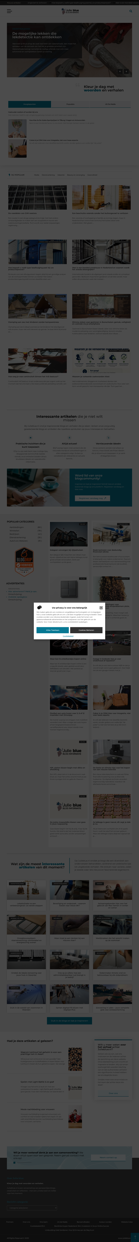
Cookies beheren (86, 630)
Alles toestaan (52, 630)
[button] (101, 607)
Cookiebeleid (68, 636)
